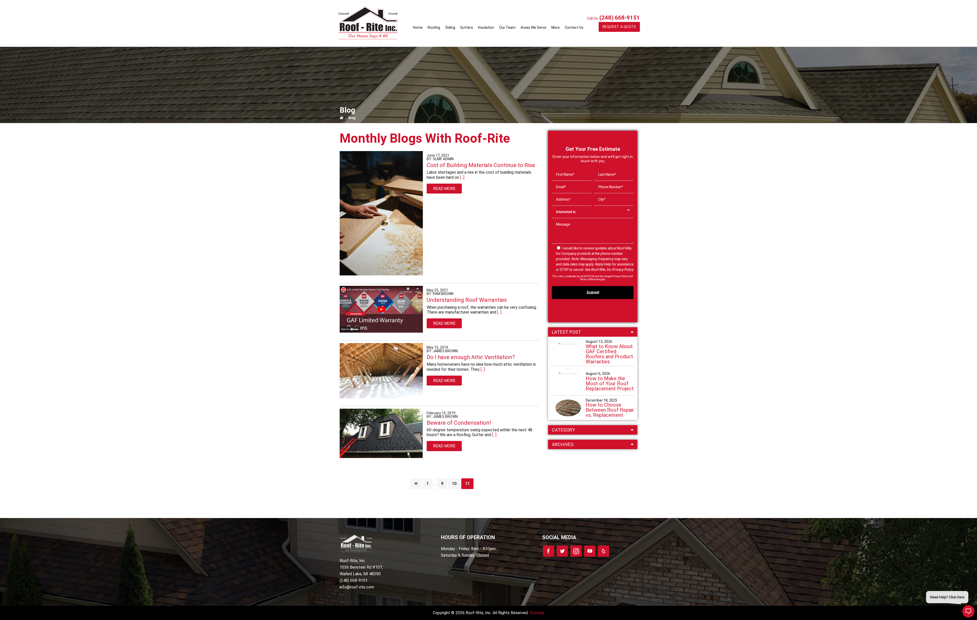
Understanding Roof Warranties (467, 300)
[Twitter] (562, 551)
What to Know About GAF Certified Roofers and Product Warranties (609, 354)
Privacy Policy (623, 270)
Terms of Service (589, 279)
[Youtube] (589, 551)
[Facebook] (548, 551)
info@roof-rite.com (357, 587)
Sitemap (536, 612)
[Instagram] (576, 551)
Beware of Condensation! (459, 423)
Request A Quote (619, 27)
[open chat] (968, 611)
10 (456, 483)
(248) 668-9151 (619, 17)
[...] (461, 177)
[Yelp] (603, 551)
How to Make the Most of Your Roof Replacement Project (610, 383)
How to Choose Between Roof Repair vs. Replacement (610, 410)
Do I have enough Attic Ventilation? (471, 357)
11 (469, 483)
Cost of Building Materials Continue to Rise (481, 165)
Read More (444, 188)
